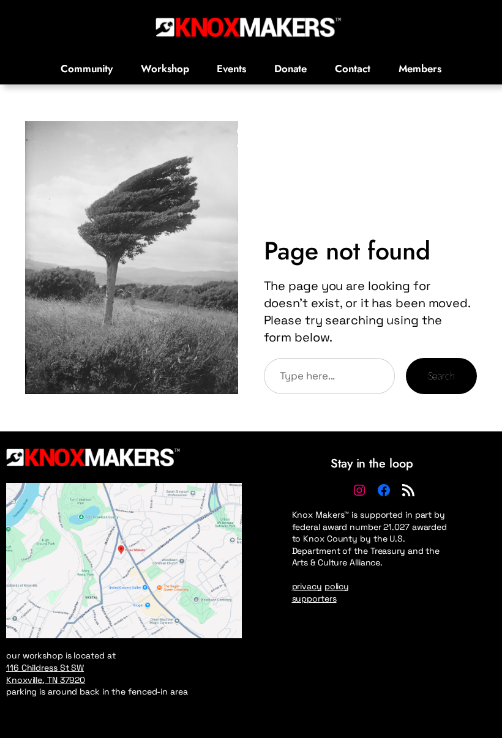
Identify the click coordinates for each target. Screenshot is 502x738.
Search (441, 375)
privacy (307, 586)
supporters (314, 598)
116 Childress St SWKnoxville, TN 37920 (45, 673)
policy (336, 586)
